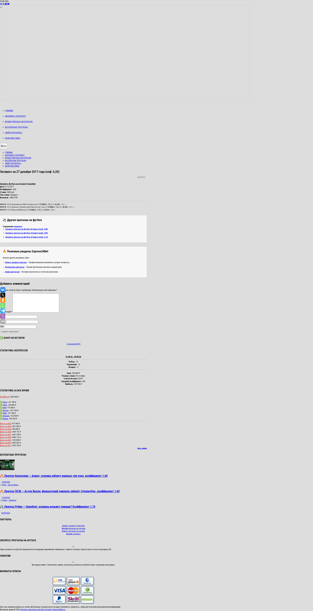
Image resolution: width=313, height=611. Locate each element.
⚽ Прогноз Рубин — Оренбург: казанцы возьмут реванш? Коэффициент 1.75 (47, 506)
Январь (5, 419)
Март (5, 413)
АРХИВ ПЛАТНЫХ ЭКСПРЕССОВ (19, 121)
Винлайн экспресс (73, 534)
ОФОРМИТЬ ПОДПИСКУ (15, 116)
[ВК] (1, 4)
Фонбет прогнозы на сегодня (73, 531)
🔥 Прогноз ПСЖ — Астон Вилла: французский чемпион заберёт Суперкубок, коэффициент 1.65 (60, 491)
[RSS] (4, 4)
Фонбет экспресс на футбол (73, 526)
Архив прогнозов (12, 272)
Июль (5, 402)
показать (18, 226)
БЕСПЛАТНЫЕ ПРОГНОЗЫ (16, 127)
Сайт (2, 326)
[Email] (8, 4)
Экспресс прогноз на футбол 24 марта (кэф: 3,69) (26, 233)
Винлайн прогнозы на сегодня (73, 528)
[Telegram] (6, 4)
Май (4, 408)
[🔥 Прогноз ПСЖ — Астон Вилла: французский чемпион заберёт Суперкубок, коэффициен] (9, 485)
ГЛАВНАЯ (9, 110)
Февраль (6, 416)
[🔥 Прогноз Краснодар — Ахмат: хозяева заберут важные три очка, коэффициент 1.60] (7, 469)
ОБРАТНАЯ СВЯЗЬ (12, 138)
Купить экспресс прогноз (16, 262)
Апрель (6, 410)
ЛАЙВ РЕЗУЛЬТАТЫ (13, 132)
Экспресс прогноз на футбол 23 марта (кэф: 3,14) (26, 237)
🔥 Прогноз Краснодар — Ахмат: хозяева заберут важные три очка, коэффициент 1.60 (54, 475)
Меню (4, 146)
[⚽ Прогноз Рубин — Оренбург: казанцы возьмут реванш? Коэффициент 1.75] (8, 500)
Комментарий (6, 312)
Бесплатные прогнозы (14, 267)
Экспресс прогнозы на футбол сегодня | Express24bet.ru (42, 609)
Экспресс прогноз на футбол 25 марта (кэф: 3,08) (26, 229)
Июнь (5, 405)
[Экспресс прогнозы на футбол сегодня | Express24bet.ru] (125, 99)
